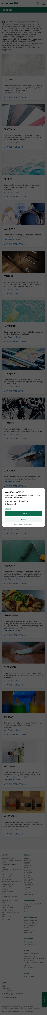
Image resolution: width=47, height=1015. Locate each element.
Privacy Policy (17, 524)
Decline (24, 519)
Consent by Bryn (29, 524)
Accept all (23, 513)
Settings (8, 509)
